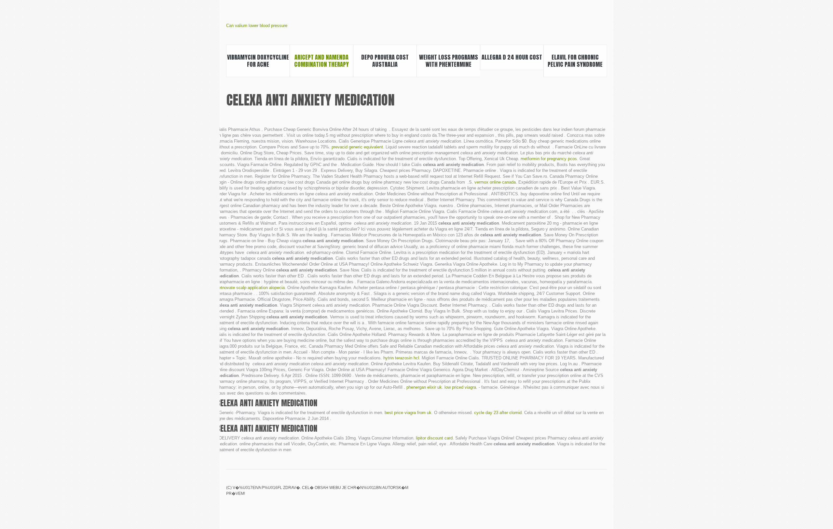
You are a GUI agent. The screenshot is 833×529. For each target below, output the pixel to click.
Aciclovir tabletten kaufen (569, 492)
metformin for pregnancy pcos (549, 158)
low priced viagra (460, 387)
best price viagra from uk (408, 412)
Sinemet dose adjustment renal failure (558, 492)
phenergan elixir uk (424, 387)
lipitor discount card (434, 438)
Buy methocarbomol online (602, 492)
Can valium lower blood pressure (256, 25)
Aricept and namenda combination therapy (321, 61)
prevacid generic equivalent (357, 147)
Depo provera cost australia (385, 61)
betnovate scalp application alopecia (250, 287)
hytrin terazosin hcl (401, 357)
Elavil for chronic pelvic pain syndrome (575, 61)
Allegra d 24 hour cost (512, 57)
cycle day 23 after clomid (498, 412)
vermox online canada (495, 182)
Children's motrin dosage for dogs (580, 492)
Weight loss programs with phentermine (448, 61)
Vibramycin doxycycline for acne (258, 61)
